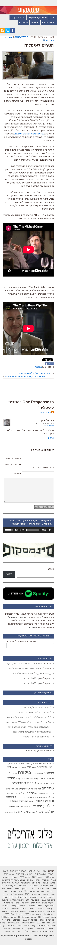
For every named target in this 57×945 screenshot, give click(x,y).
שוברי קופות (21, 811)
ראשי (53, 18)
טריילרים (48, 788)
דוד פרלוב (6, 883)
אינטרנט (6, 877)
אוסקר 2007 (37, 877)
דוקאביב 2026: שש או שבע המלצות (26, 668)
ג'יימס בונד (25, 883)
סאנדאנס (14, 793)
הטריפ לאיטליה (39, 45)
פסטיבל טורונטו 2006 (33, 914)
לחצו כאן (32, 627)
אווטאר (39, 764)
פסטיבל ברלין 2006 (18, 906)
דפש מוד (44, 886)
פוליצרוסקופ (49, 906)
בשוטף (38, 366)
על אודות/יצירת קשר (38, 18)
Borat (31, 871)
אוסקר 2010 (19, 764)
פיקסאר (32, 801)
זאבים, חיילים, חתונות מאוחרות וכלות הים (25, 376)
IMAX (5, 871)
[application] (28, 530)
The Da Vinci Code (44, 874)
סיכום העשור (8, 897)
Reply (51, 438)
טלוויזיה (17, 888)
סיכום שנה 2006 (48, 900)
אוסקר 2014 (22, 767)
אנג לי (53, 880)
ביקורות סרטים (49, 23)
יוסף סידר (37, 789)
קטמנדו (19, 926)
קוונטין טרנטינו (13, 923)
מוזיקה (51, 793)
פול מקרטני (8, 903)
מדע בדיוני (10, 789)
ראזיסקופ (30, 928)
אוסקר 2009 (30, 764)
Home (51, 871)
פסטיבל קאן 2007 (47, 920)
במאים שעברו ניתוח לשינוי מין (13, 880)
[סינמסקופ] (28, 7)
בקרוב (53, 883)
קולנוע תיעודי (45, 811)
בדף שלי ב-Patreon (17, 617)
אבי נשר (47, 763)
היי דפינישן (23, 886)
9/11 (39, 871)
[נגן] (49, 529)
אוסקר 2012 (42, 767)
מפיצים (31, 793)
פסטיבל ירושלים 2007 (47, 917)
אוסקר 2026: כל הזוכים (23, 673)
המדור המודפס (44, 888)
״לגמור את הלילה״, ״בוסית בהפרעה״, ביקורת (29, 717)
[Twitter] (7, 32)
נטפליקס (22, 793)
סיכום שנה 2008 (17, 900)
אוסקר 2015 (12, 767)
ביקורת (24, 772)
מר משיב (50, 897)
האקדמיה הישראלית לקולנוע (26, 778)
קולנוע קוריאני (29, 926)
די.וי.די (52, 886)
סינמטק (5, 900)
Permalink (49, 426)
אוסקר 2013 (31, 767)
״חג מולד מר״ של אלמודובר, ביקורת (33, 712)
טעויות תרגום (6, 888)
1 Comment (21, 37)
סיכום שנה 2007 (32, 900)
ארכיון (37, 880)
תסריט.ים (23, 23)
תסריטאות (8, 812)
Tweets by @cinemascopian (40, 750)
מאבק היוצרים (16, 891)
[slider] (32, 530)
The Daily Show (24, 874)
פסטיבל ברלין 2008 (36, 908)
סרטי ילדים (35, 903)
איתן (48, 678)
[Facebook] (12, 32)
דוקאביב (50, 778)
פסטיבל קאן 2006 (8, 917)
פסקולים (14, 801)
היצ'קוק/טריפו (11, 886)
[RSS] (2, 32)
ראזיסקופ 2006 (18, 928)
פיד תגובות (45, 412)
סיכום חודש (41, 797)
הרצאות (34, 23)
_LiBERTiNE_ (44, 673)
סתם (17, 903)
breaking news (18, 871)
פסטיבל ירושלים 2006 (13, 914)
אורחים (14, 877)
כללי (25, 891)
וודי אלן (39, 784)
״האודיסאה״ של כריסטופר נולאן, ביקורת (24, 663)
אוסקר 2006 (49, 877)
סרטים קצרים (30, 797)
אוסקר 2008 (25, 877)
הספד (11, 778)
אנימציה (49, 773)
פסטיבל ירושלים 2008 (27, 917)
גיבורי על (13, 773)
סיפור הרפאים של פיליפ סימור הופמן (34, 373)
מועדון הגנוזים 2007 (33, 894)
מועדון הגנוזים (48, 894)
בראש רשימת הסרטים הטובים (29, 133)
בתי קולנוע (36, 883)
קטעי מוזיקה (41, 928)
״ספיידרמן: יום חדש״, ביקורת (37, 736)
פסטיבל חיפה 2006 (36, 911)
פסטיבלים (23, 801)
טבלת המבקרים (18, 18)
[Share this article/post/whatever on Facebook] (49, 364)
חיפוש (51, 569)
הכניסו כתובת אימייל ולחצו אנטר (22, 641)
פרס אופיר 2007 (43, 923)
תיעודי (18, 931)
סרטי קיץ (20, 797)
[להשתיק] (16, 529)
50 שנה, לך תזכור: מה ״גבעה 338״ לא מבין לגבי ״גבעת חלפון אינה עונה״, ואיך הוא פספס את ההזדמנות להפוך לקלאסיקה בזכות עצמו (28, 727)
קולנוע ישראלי (42, 806)
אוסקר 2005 (9, 874)
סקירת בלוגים (47, 903)
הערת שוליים (48, 783)
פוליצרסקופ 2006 (35, 906)
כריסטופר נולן (27, 789)
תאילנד (26, 931)
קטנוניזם (32, 812)
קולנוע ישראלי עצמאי (19, 806)
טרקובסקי (41, 891)
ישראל (32, 891)
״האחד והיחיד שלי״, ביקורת (37, 707)
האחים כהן (41, 778)
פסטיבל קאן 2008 (30, 920)
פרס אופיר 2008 (28, 923)
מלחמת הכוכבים (41, 793)
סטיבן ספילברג (21, 897)
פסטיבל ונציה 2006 (18, 908)
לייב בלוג (18, 789)
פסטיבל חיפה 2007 (18, 911)
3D (52, 764)
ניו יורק (42, 897)
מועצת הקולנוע (17, 894)
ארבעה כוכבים (37, 773)
